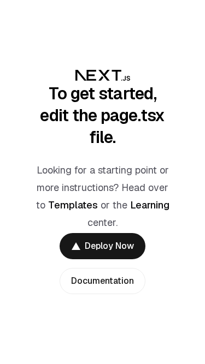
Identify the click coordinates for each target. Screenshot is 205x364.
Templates (73, 205)
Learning (149, 205)
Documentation (102, 281)
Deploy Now (109, 246)
